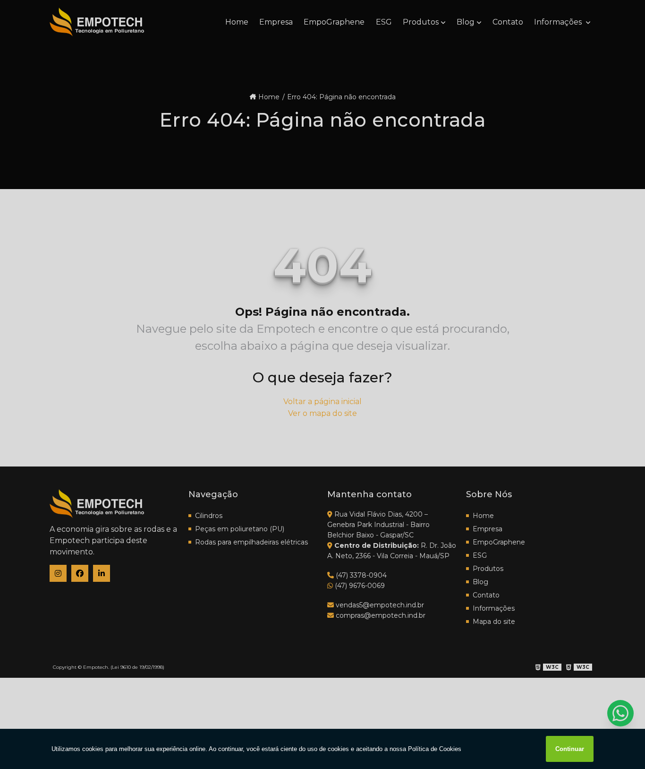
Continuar (569, 748)
